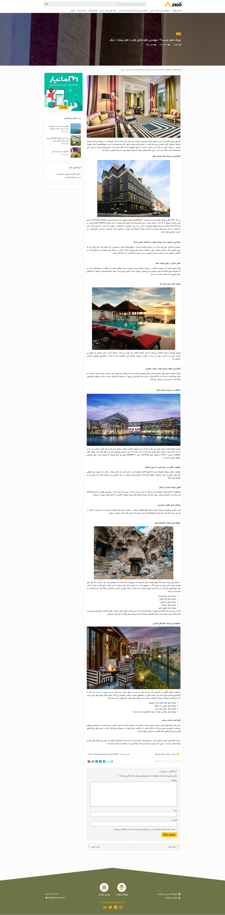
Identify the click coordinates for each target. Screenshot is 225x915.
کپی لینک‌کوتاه (124, 754)
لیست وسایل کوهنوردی (73, 177)
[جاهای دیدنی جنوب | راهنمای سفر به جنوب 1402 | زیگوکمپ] (76, 133)
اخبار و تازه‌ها (82, 10)
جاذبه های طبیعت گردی (108, 10)
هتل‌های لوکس (164, 141)
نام (175, 810)
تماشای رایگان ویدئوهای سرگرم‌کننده (69, 174)
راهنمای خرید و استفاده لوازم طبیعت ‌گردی (133, 10)
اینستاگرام (118, 743)
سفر (159, 754)
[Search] (46, 4)
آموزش (72, 10)
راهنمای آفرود (93, 10)
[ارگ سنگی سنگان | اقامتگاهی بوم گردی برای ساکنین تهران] (76, 145)
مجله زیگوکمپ (177, 10)
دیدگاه (174, 780)
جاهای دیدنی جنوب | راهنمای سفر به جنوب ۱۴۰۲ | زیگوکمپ (59, 127)
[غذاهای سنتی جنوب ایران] (76, 157)
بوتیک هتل (165, 754)
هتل (156, 754)
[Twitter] (110, 907)
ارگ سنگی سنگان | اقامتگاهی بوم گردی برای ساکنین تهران (58, 139)
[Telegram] (115, 907)
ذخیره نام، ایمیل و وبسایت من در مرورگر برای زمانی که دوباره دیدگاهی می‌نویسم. (144, 829)
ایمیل (174, 820)
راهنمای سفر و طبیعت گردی (159, 10)
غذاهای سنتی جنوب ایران (60, 151)
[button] (112, 762)
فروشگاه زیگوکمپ (122, 894)
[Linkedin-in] (105, 907)
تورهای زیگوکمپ (104, 894)
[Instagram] (121, 907)
